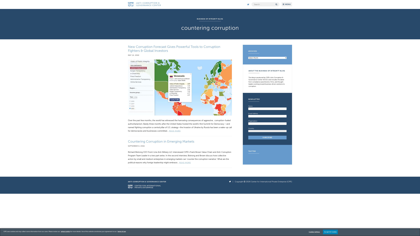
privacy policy (65, 231)
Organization (252, 121)
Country (251, 128)
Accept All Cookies (330, 232)
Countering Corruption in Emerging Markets (161, 141)
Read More (175, 131)
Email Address (253, 114)
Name (250, 106)
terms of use (122, 231)
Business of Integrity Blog (210, 19)
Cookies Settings (314, 232)
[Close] (416, 232)
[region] (210, 232)
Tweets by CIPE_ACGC (256, 158)
